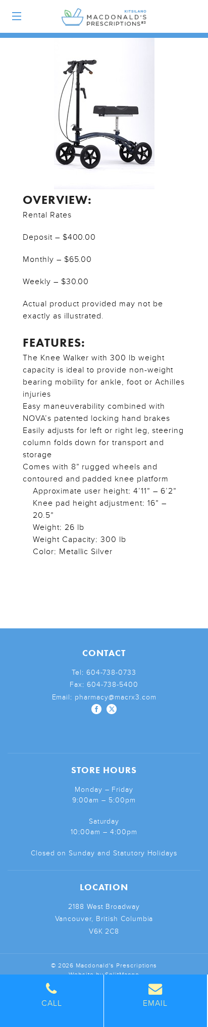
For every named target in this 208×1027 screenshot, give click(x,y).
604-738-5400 (112, 684)
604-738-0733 (111, 672)
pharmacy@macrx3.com (115, 697)
